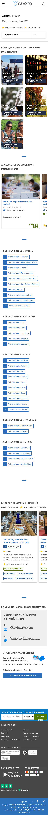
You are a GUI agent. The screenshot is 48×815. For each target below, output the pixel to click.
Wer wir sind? (6, 730)
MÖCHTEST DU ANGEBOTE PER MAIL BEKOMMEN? (23, 712)
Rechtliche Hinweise (31, 736)
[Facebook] (37, 802)
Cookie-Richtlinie (30, 739)
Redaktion (5, 736)
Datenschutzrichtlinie (10, 739)
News (25, 730)
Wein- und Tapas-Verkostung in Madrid (17, 202)
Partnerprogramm (30, 733)
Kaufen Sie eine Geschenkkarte (23, 675)
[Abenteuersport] (22, 3)
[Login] (44, 3)
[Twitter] (43, 802)
